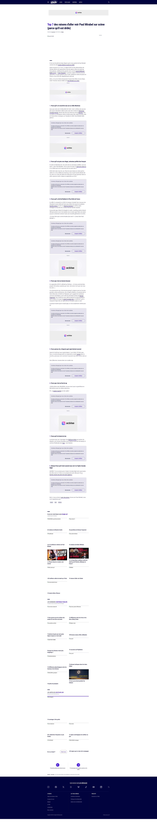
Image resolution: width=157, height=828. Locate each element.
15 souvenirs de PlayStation (76, 649)
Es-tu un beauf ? (51, 752)
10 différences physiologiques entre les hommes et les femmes (57, 668)
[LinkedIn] (101, 787)
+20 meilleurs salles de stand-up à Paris (57, 578)
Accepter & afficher (78, 133)
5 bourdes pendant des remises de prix (57, 768)
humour (51, 502)
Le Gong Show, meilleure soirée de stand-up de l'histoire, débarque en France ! (78, 561)
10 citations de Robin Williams (76, 544)
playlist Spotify (57, 391)
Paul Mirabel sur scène (73, 80)
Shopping (74, 2)
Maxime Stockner (68, 206)
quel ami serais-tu (81, 166)
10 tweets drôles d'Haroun (53, 593)
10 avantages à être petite (53, 719)
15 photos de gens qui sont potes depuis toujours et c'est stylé (55, 635)
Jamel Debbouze (80, 71)
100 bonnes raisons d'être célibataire (78, 635)
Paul (63, 443)
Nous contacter (50, 810)
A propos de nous (50, 799)
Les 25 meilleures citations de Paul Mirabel (55, 545)
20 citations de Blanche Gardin (54, 530)
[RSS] (109, 787)
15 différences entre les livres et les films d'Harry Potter (77, 618)
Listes (60, 2)
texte (55, 502)
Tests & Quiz (67, 2)
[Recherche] (108, 2)
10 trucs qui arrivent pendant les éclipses (77, 681)
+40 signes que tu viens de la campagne (79, 751)
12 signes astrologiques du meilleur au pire (78, 735)
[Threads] (71, 787)
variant (78, 354)
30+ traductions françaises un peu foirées (55, 735)
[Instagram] (48, 787)
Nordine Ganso (53, 206)
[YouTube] (94, 787)
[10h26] (54, 2)
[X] (63, 787)
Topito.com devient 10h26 (52, 796)
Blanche (80, 112)
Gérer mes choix (67, 133)
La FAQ (48, 804)
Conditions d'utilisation (75, 796)
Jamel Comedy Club (69, 299)
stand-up (59, 502)
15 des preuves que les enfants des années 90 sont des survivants (56, 618)
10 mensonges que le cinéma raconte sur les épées (78, 768)
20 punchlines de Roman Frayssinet (77, 530)
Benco (63, 32)
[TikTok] (86, 787)
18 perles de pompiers (52, 683)
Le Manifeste (49, 807)
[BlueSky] (79, 787)
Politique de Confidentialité (76, 799)
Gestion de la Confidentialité (76, 802)
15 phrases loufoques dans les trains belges (78, 665)
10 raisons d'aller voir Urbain (76, 578)
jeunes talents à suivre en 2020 (66, 65)
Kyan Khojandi (62, 72)
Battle (80, 2)
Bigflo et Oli (53, 72)
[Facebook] (56, 787)
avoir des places (65, 497)
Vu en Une (53, 32)
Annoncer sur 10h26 (96, 796)
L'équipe (48, 802)
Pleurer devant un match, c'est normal (55, 562)
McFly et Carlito (72, 439)
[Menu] (48, 2)
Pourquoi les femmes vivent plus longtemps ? (55, 651)
